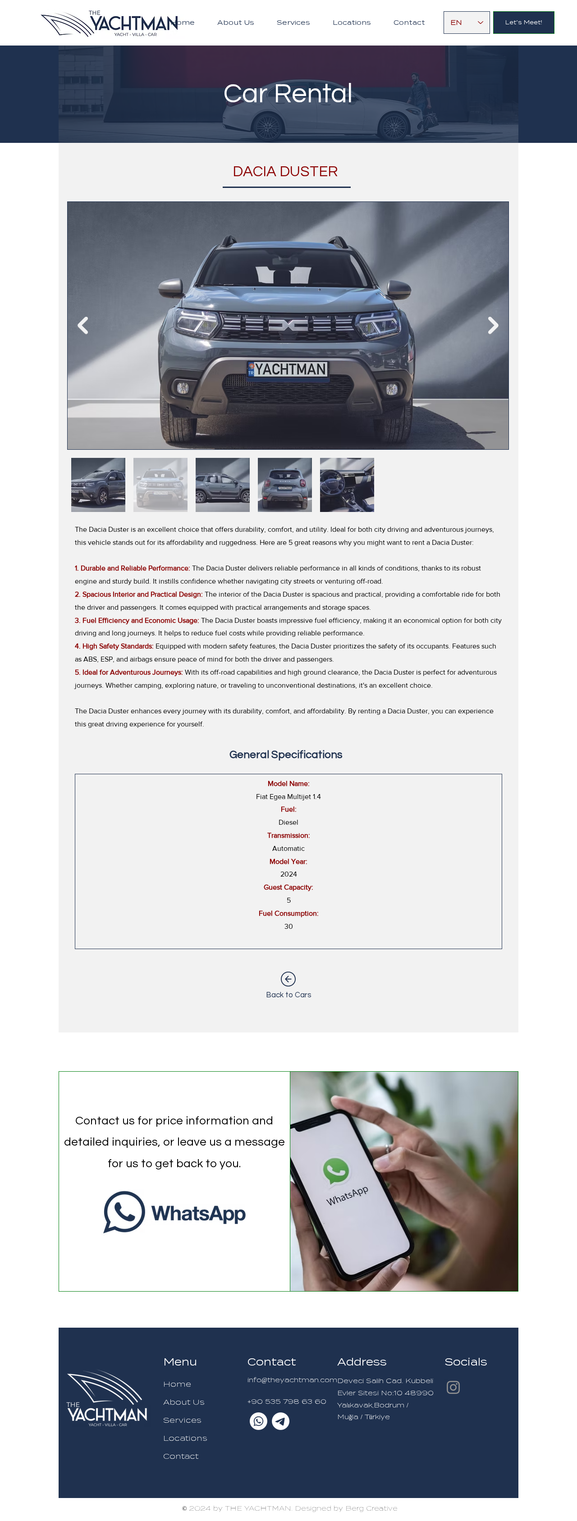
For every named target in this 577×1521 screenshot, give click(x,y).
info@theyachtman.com (292, 1380)
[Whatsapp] (258, 1421)
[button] (293, 23)
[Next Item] (493, 325)
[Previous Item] (83, 325)
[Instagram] (453, 1387)
